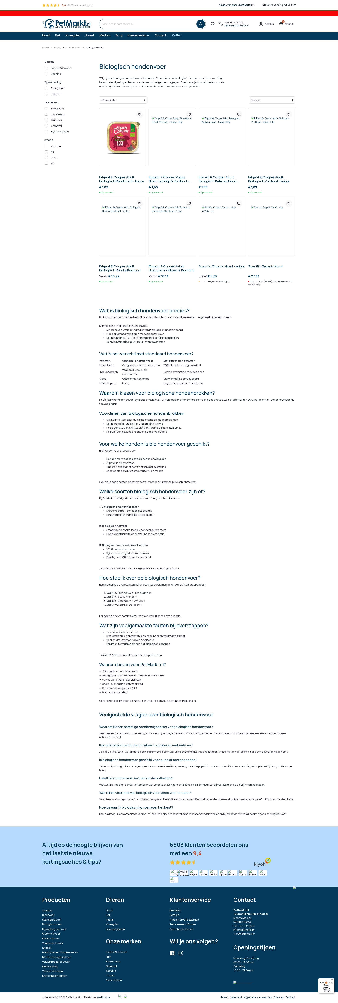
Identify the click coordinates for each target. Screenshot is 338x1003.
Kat (108, 915)
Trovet (110, 975)
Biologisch (57, 108)
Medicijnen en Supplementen (60, 952)
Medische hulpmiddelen (56, 957)
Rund (54, 157)
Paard (109, 920)
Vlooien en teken (52, 971)
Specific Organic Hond (265, 266)
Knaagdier (112, 924)
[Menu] (332, 980)
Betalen (174, 915)
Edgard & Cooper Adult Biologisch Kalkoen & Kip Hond (172, 268)
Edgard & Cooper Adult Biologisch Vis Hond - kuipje (269, 179)
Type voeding (52, 82)
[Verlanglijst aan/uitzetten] (139, 114)
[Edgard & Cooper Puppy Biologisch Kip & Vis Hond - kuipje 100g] (172, 137)
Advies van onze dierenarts (235, 5)
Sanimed (111, 966)
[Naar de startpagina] (66, 24)
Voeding (47, 910)
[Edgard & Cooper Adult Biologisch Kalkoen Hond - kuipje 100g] (222, 137)
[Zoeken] (200, 24)
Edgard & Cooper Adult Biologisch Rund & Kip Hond (120, 268)
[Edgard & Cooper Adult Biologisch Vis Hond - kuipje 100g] (271, 137)
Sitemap (279, 997)
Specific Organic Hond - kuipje (222, 266)
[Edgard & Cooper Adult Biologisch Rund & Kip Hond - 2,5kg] (122, 226)
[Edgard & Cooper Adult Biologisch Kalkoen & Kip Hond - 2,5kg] (172, 226)
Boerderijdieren (115, 929)
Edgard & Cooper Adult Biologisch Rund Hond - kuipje (121, 179)
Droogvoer (57, 88)
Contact (290, 997)
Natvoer (56, 94)
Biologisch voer (51, 924)
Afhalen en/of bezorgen (184, 920)
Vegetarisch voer (52, 943)
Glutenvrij (56, 120)
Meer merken (114, 980)
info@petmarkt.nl (243, 930)
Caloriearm (57, 114)
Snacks (46, 948)
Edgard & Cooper (61, 68)
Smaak (48, 140)
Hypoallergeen (60, 131)
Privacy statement (231, 997)
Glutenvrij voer (51, 933)
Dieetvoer (48, 915)
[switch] (326, 989)
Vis (52, 163)
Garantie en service (181, 929)
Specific (56, 74)
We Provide (103, 997)
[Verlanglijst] (213, 23)
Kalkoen (56, 146)
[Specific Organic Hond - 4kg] (271, 226)
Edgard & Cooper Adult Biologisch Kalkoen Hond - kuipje (218, 179)
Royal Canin (113, 961)
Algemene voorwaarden (258, 997)
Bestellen (175, 910)
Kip (53, 152)
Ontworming (50, 966)
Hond (109, 910)
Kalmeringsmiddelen (54, 976)
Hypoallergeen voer (54, 929)
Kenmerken (51, 102)
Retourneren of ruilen (183, 924)
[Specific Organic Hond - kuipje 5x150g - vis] (222, 226)
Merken (49, 61)
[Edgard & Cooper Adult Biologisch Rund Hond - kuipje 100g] (122, 137)
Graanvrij (56, 126)
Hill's (108, 957)
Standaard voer (51, 920)
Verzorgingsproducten (56, 962)
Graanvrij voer (50, 938)
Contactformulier (244, 934)
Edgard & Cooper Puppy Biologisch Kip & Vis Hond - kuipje (169, 179)
